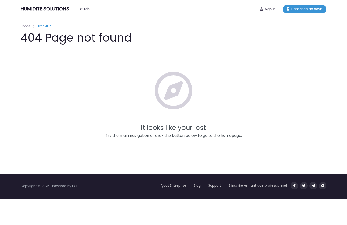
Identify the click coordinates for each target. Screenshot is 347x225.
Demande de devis (306, 9)
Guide (85, 9)
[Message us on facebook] (322, 185)
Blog (197, 185)
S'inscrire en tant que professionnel (258, 185)
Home (25, 26)
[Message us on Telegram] (313, 185)
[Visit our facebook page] (294, 185)
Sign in (270, 9)
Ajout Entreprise (173, 185)
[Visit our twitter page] (304, 185)
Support (214, 185)
